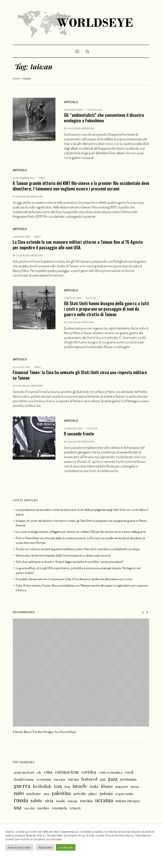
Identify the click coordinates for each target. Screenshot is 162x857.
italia (94, 786)
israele (80, 786)
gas (102, 779)
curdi (129, 772)
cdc (39, 772)
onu (46, 794)
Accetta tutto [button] (65, 847)
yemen (75, 808)
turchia (86, 800)
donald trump (24, 779)
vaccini (29, 808)
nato (19, 793)
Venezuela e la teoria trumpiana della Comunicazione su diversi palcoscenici (63, 555)
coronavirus (67, 772)
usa (17, 807)
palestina (61, 793)
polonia (106, 793)
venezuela (59, 808)
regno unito (124, 793)
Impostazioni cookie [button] (19, 847)
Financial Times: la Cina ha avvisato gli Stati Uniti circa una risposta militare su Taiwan (80, 375)
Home (16, 78)
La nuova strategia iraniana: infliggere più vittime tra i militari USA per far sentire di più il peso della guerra (81, 532)
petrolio (79, 793)
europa (73, 779)
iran (58, 786)
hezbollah (42, 786)
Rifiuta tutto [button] (45, 847)
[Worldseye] (81, 23)
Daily (42, 178)
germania (128, 779)
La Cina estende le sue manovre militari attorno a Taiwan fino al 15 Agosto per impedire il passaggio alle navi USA (78, 244)
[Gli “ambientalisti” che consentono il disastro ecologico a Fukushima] (34, 119)
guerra (22, 786)
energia (59, 779)
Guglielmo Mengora (81, 128)
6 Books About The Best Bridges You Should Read (44, 732)
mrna (135, 786)
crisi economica (110, 772)
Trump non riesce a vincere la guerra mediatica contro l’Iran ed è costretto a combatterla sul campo (78, 549)
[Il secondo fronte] (34, 437)
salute (36, 800)
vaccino (43, 807)
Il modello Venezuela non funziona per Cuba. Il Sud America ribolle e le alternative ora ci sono (74, 579)
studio (60, 801)
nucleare (33, 793)
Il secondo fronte (79, 433)
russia (21, 800)
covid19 (88, 772)
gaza (112, 779)
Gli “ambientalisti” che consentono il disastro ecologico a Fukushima (104, 118)
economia (43, 779)
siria (49, 800)
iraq (67, 786)
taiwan (72, 801)
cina (48, 772)
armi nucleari (24, 772)
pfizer (92, 794)
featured (89, 779)
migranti (121, 786)
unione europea (128, 801)
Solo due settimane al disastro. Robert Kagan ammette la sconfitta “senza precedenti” (70, 562)
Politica (91, 298)
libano (107, 786)
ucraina (104, 800)
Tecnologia (94, 110)
